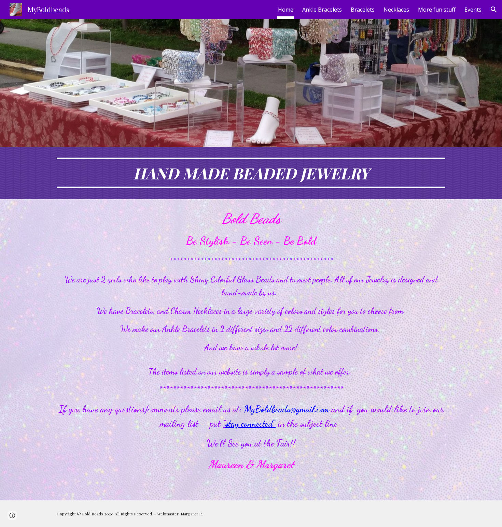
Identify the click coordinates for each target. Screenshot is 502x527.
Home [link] (285, 9)
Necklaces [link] (396, 9)
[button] (494, 9)
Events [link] (473, 9)
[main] (251, 173)
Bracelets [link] (363, 9)
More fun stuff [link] (437, 9)
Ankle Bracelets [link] (322, 9)
